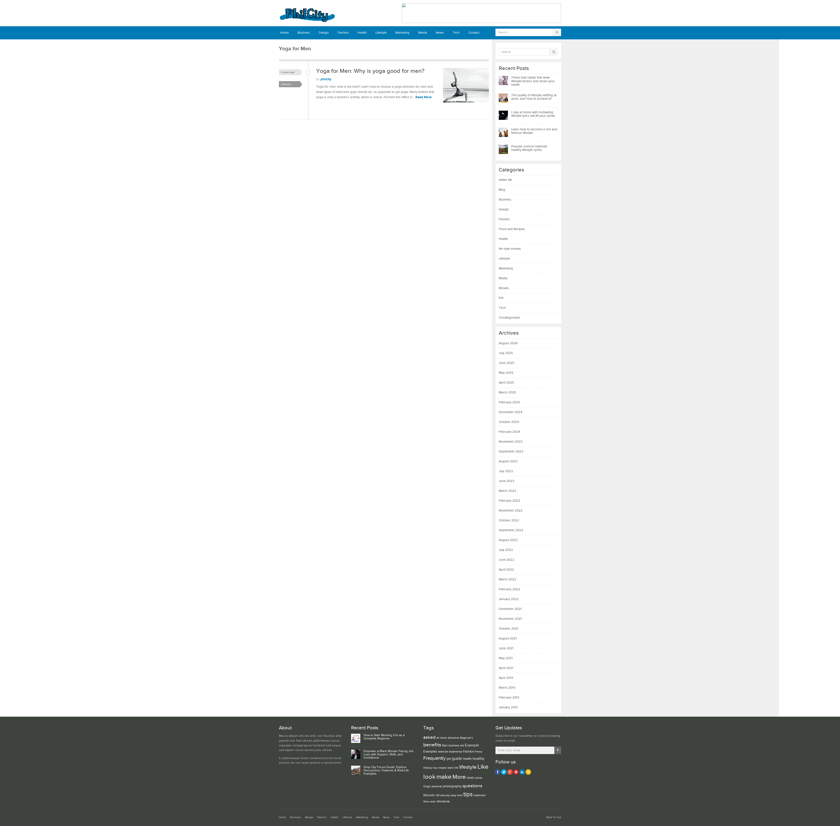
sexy (453, 795)
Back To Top (553, 817)
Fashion (343, 33)
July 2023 (506, 471)
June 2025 (506, 363)
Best (445, 745)
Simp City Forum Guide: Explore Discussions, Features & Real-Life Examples (386, 770)
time (459, 795)
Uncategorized (509, 318)
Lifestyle (381, 33)
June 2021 (506, 648)
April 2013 (506, 678)
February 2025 (509, 402)
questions (472, 786)
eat (462, 745)
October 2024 (509, 422)
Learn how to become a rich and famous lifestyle (534, 131)
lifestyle (468, 767)
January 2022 (509, 599)
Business (304, 33)
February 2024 (509, 432)
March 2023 (507, 491)
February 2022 (509, 589)
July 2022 (506, 550)
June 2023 (506, 481)
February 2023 (509, 501)
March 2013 (507, 688)
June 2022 (506, 560)
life (456, 768)
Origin (427, 786)
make (444, 777)
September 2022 (511, 530)
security (445, 795)
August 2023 (508, 461)
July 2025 (506, 353)
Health (362, 33)
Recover (429, 795)
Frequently (434, 758)
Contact (473, 33)
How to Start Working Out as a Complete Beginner (384, 736)
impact (442, 768)
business (453, 745)
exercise (443, 751)
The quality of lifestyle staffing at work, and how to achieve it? (533, 97)
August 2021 (508, 638)
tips (468, 794)
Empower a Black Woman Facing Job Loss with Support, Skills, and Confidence (388, 754)
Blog (502, 190)
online (478, 778)
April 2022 (506, 569)
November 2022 (511, 510)
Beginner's (466, 738)
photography (452, 786)
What (426, 801)
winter (433, 801)
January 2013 (508, 707)
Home (284, 33)
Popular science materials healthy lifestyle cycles (529, 148)
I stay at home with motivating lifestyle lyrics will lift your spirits (533, 114)
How (435, 768)
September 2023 (511, 451)
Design (324, 33)
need (470, 778)
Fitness (478, 752)
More (459, 777)
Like (483, 766)
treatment (480, 795)
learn (451, 768)
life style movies (510, 249)
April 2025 (506, 382)
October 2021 (508, 628)
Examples (430, 751)
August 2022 (508, 540)
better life (505, 180)
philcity (325, 79)
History (427, 768)
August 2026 (508, 343)
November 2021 (510, 619)
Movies (504, 288)
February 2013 (509, 697)
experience (455, 751)
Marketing (402, 33)
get (448, 759)
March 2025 (507, 392)
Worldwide (443, 801)
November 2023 (510, 442)
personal (437, 786)
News (440, 33)
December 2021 (510, 609)
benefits (432, 745)
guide (457, 758)
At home (441, 738)
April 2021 (506, 668)
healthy (478, 758)
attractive (453, 738)
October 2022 (509, 520)
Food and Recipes (512, 229)
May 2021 (506, 658)
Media (422, 33)
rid (437, 795)
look (429, 777)
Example (472, 745)
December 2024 (510, 412)
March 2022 (507, 579)
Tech (456, 33)
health (467, 759)
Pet (501, 298)
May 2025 (506, 373)
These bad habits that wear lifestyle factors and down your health (533, 81)
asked (429, 737)
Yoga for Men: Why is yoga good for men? (370, 71)
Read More (423, 97)
